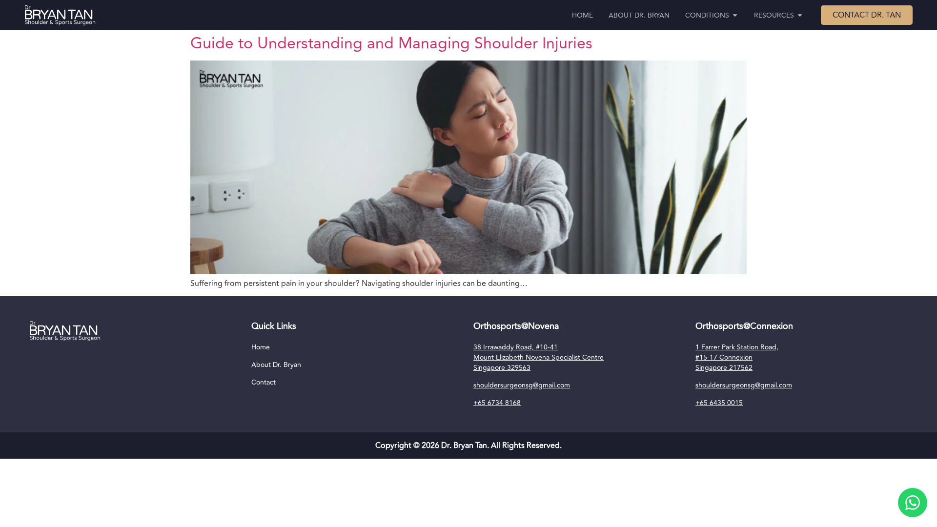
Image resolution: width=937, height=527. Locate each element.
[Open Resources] (799, 15)
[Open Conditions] (735, 15)
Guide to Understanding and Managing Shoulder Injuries (391, 43)
